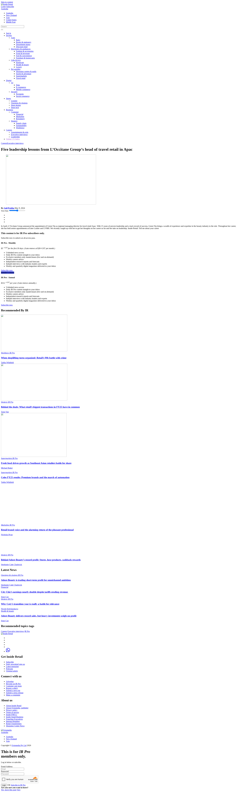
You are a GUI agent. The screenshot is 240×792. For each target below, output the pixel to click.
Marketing (20, 116)
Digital (8, 80)
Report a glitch (12, 688)
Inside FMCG (11, 715)
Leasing (14, 101)
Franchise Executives (14, 719)
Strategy (14, 121)
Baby (18, 40)
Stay (18, 790)
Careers (9, 130)
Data (18, 85)
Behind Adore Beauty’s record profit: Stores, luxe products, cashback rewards (41, 559)
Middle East (11, 22)
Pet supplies (15, 69)
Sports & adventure (23, 74)
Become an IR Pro (13, 684)
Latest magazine (12, 666)
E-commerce (21, 87)
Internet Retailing (13, 721)
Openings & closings (19, 103)
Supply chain (21, 123)
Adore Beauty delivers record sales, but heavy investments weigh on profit (38, 616)
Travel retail (20, 78)
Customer (15, 112)
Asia (8, 18)
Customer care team (14, 686)
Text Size (4, 211)
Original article (12, 671)
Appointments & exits (19, 132)
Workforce (20, 128)
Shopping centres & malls (26, 71)
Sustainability (21, 125)
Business (9, 110)
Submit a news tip (13, 690)
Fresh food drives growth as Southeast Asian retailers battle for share (36, 463)
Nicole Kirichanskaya (9, 609)
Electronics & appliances (20, 49)
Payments (20, 94)
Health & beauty (22, 65)
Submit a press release (14, 693)
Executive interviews (19, 134)
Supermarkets (21, 76)
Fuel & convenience (24, 56)
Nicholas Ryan (7, 535)
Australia (4, 9)
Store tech (15, 107)
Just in (8, 33)
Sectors (9, 35)
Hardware (20, 62)
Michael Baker (7, 468)
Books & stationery (23, 42)
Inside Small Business (14, 717)
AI (12, 83)
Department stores (23, 44)
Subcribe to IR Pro (18, 785)
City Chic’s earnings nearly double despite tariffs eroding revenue (34, 592)
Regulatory (20, 119)
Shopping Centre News (15, 726)
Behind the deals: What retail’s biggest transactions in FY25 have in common (40, 407)
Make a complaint (13, 695)
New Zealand (11, 15)
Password (5, 771)
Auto (13, 38)
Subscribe (10, 7)
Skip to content (7, 2)
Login (3, 7)
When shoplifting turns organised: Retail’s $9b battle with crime (33, 357)
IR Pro (12, 353)
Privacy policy (11, 710)
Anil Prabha (9, 208)
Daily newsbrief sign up (15, 664)
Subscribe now (7, 270)
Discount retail (22, 47)
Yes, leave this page (8, 790)
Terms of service (12, 712)
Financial (19, 114)
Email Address (6, 766)
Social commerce (23, 96)
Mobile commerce (23, 89)
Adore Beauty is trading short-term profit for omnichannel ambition (36, 580)
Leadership (15, 137)
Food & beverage (23, 53)
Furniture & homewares (25, 58)
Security (14, 92)
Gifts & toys (16, 60)
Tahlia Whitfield (7, 362)
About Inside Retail (13, 706)
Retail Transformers (14, 724)
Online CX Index (13, 139)
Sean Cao (5, 597)
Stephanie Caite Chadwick (11, 564)
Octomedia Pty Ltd (19, 745)
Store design (16, 105)
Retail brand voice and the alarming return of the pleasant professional (37, 529)
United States (11, 20)
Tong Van (5, 412)
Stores (8, 98)
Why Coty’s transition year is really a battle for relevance (30, 604)
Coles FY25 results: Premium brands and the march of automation (35, 477)
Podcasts (9, 669)
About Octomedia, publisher (17, 708)
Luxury (19, 67)
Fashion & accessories (25, 51)
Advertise (10, 681)
